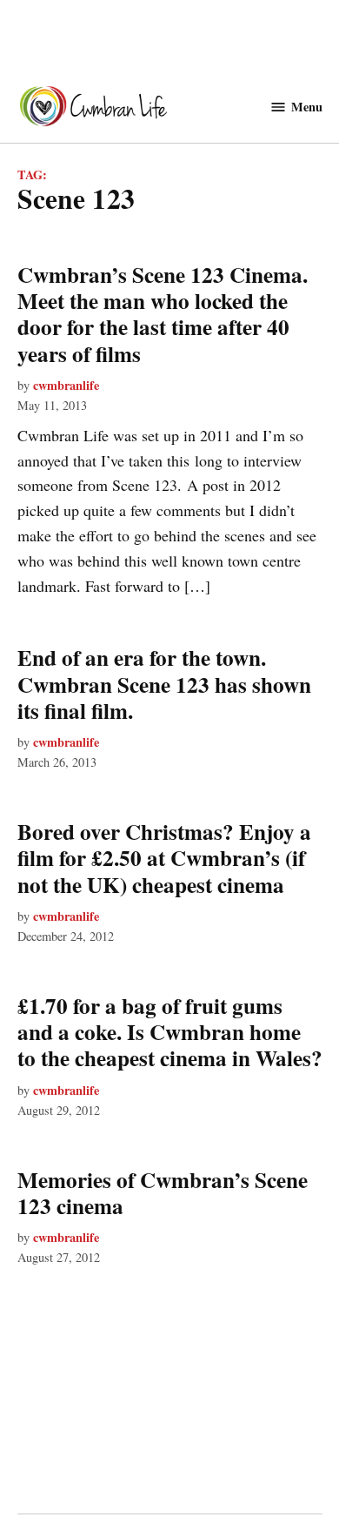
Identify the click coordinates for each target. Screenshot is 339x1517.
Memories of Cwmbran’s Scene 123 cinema (162, 1193)
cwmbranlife (66, 385)
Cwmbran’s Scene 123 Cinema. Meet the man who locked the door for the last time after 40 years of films (162, 314)
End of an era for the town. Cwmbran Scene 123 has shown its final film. (164, 683)
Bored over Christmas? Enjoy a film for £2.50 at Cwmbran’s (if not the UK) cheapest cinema (164, 858)
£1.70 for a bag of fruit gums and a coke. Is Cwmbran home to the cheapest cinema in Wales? (169, 1032)
